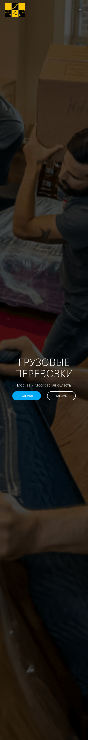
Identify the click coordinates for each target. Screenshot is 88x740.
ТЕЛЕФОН (26, 395)
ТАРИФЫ (61, 395)
